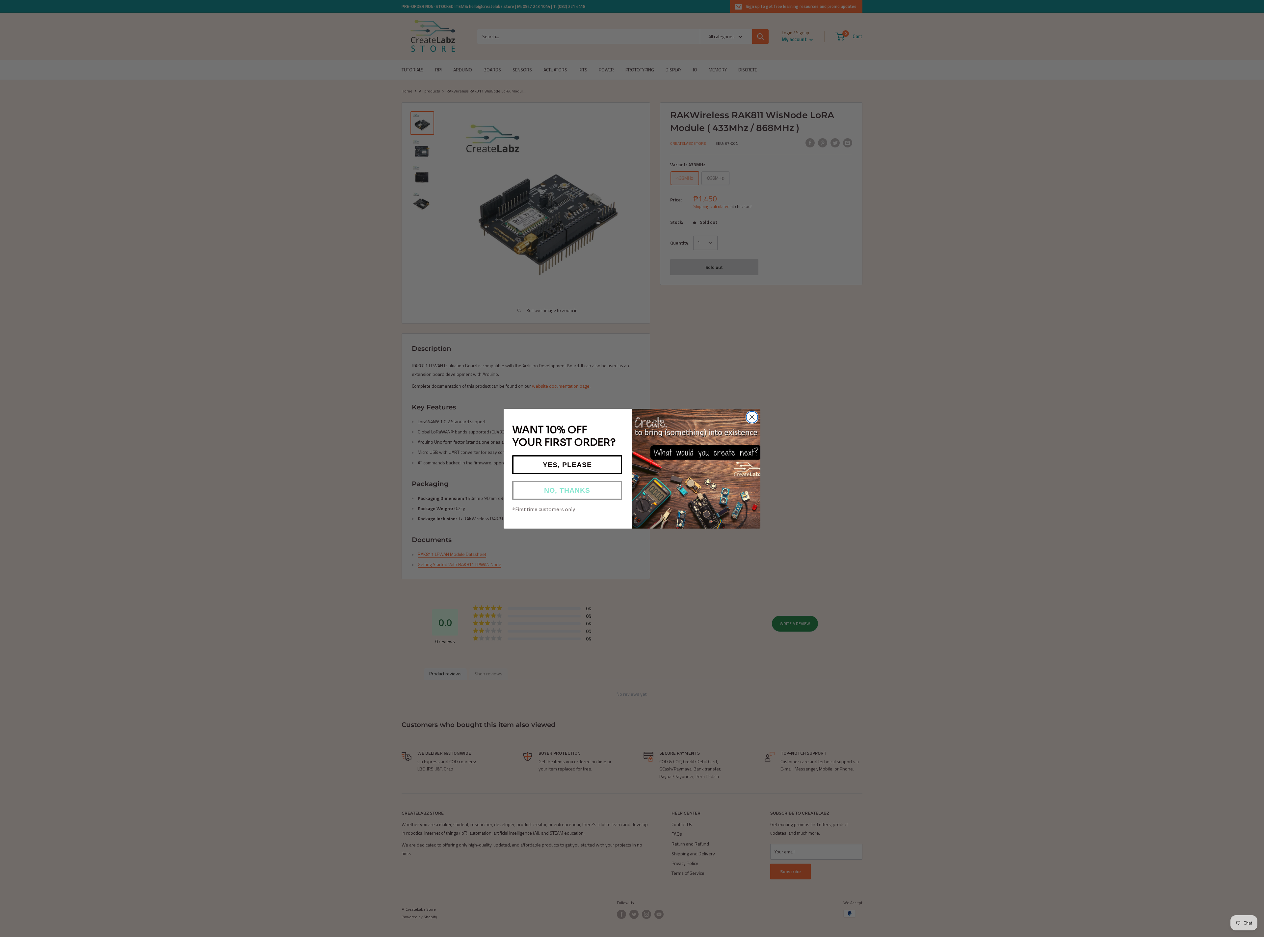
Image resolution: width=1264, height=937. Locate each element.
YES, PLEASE (567, 464)
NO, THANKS (567, 490)
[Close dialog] (752, 417)
